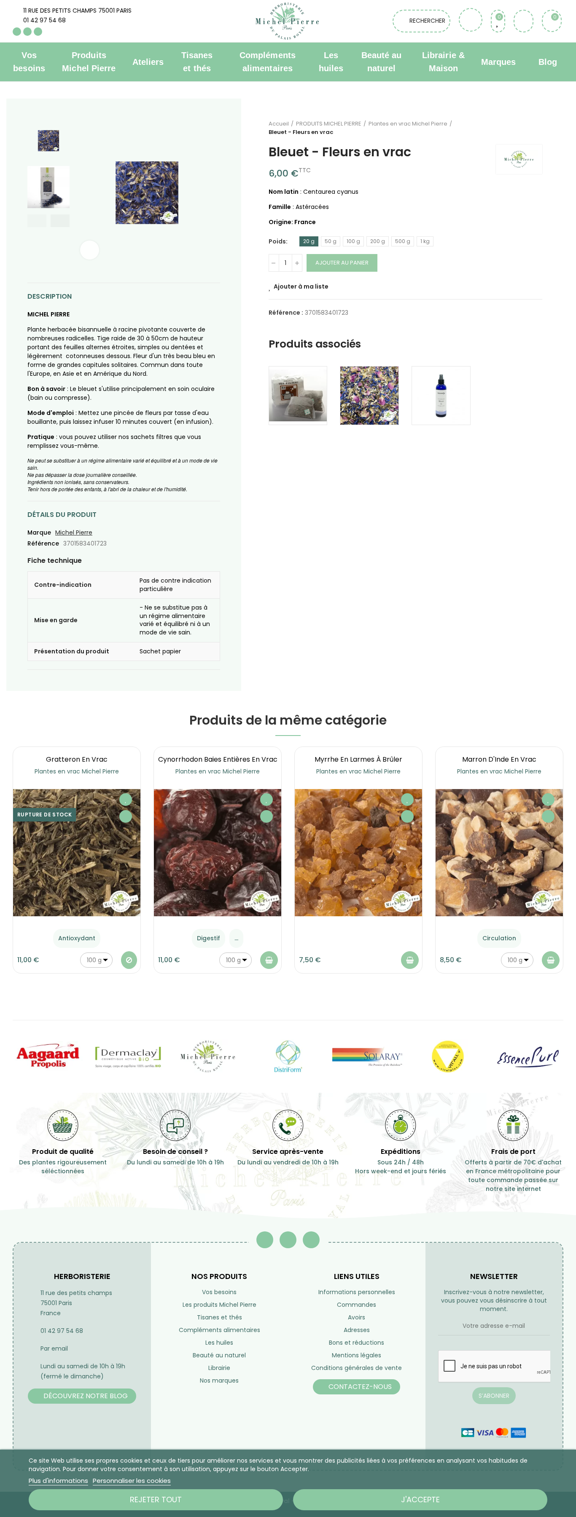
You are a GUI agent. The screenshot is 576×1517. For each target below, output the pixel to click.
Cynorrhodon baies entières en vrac (217, 759)
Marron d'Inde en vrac (499, 759)
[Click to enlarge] (89, 250)
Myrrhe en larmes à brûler (358, 759)
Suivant (536, 128)
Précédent (515, 128)
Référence (43, 543)
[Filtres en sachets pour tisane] (298, 396)
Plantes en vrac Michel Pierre (77, 771)
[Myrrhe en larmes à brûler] (358, 852)
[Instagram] (38, 31)
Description (49, 296)
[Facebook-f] (264, 1239)
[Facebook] (17, 31)
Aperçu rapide (125, 816)
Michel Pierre (73, 532)
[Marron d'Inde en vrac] (499, 852)
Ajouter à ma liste (301, 286)
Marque (39, 532)
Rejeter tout (156, 1499)
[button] (36, 220)
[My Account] (523, 21)
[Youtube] (27, 31)
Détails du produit (62, 514)
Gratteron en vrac (77, 759)
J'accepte (420, 1499)
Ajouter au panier (342, 263)
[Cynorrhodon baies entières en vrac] (217, 852)
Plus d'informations (58, 1480)
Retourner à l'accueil (525, 128)
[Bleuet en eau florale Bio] (441, 396)
